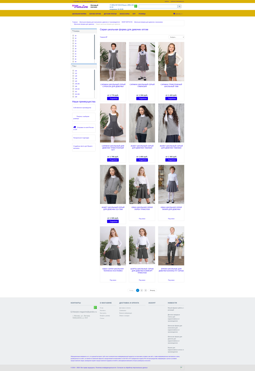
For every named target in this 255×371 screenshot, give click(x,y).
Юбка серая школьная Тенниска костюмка (113, 270)
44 (75, 56)
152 (76, 91)
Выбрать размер (105, 315)
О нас (101, 308)
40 (75, 51)
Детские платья (110, 14)
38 (75, 48)
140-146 (77, 84)
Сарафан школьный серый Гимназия (142, 85)
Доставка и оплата (125, 308)
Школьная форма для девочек (84, 24)
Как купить (103, 313)
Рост (74, 66)
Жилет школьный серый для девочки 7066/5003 (171, 147)
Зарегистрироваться (177, 1)
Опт (134, 14)
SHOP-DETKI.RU (127, 22)
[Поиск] (179, 6)
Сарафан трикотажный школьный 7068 (171, 85)
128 (76, 76)
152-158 (77, 94)
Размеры (76, 31)
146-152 (77, 89)
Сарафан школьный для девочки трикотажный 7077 (113, 148)
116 (76, 71)
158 (76, 97)
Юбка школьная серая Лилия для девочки (171, 208)
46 (75, 59)
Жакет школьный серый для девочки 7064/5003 (142, 147)
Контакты (102, 310)
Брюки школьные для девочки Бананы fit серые (171, 270)
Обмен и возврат (124, 315)
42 (75, 54)
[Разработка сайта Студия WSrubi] (182, 368)
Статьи (102, 318)
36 (75, 46)
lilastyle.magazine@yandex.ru (85, 312)
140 (76, 81)
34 (75, 43)
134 (76, 78)
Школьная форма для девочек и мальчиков (148, 22)
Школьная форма (79, 14)
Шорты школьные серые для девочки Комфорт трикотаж (142, 271)
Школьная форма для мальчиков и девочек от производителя (99, 22)
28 (75, 35)
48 (75, 61)
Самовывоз (122, 310)
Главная (75, 22)
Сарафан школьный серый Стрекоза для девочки (113, 85)
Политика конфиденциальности (106, 367)
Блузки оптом (95, 14)
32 (75, 41)
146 (76, 86)
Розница (142, 14)
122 (76, 73)
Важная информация (125, 313)
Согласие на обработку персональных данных (132, 367)
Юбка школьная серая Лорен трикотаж (142, 208)
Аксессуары (124, 14)
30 (75, 38)
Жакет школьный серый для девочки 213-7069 (113, 208)
